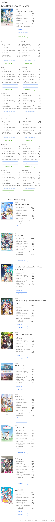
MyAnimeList (19, 29)
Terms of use (45, 520)
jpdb (4, 1)
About (21, 520)
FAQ (25, 520)
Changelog (51, 520)
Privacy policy (37, 520)
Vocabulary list (21, 36)
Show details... (21, 229)
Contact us (30, 520)
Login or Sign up (48, 2)
